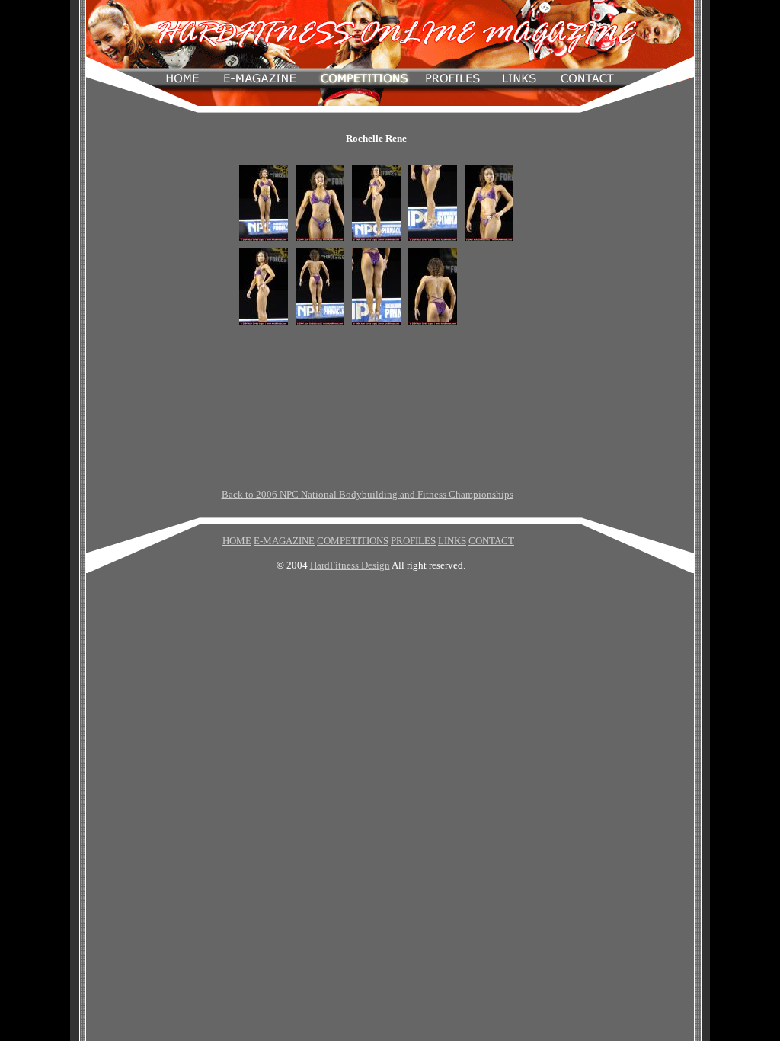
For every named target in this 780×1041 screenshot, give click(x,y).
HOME (236, 540)
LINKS (452, 540)
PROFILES (413, 540)
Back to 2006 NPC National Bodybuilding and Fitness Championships (367, 494)
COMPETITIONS (352, 540)
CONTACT (491, 540)
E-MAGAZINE (284, 540)
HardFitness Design (350, 565)
